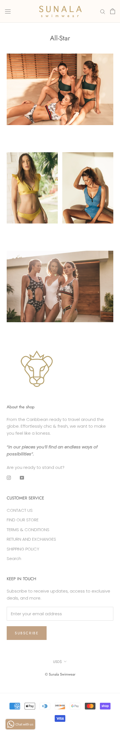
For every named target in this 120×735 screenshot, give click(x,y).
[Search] (102, 11)
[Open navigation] (8, 11)
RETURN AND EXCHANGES (31, 539)
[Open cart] (112, 11)
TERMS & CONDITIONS (28, 530)
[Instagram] (9, 477)
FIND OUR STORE (23, 520)
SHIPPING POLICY (23, 549)
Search (14, 558)
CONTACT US (20, 510)
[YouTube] (22, 477)
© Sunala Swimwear (60, 674)
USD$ (57, 661)
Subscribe (27, 633)
